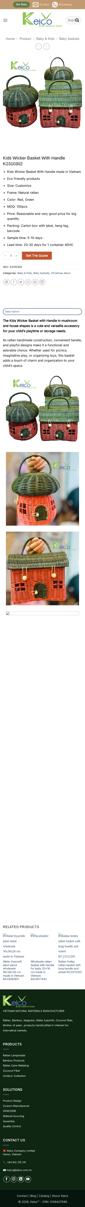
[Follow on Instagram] (13, 1179)
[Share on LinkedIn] (42, 282)
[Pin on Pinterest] (35, 282)
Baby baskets (69, 39)
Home (10, 39)
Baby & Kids (45, 39)
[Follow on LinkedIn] (21, 1179)
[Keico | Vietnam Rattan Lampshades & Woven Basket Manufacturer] (42, 20)
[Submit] (77, 20)
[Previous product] (46, 46)
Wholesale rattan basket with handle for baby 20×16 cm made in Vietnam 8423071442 (42, 970)
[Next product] (38, 46)
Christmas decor (61, 273)
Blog (33, 1195)
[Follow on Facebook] (6, 1179)
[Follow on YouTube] (28, 1179)
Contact (22, 1195)
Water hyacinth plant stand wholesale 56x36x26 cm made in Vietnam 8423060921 (13, 970)
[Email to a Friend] (28, 282)
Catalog (44, 1195)
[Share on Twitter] (21, 282)
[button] (5, 20)
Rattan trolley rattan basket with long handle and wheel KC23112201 (70, 967)
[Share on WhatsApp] (6, 282)
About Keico (60, 1195)
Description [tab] (12, 311)
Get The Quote (37, 255)
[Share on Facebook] (13, 282)
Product (25, 39)
